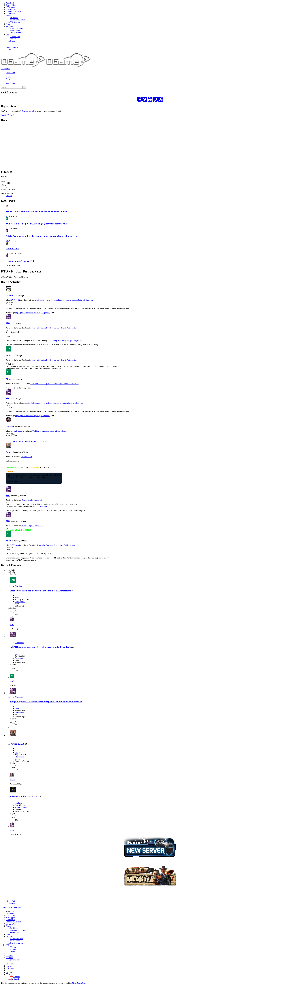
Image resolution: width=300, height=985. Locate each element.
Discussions (19, 697)
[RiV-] (8, 319)
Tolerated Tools (20, 807)
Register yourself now (30, 111)
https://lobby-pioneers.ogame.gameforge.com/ (65, 341)
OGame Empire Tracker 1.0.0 (20, 261)
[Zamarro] (8, 422)
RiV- (7, 216)
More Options (11, 83)
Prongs (8, 253)
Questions (18, 586)
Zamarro (10, 426)
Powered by (12, 907)
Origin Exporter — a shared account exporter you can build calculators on (41, 236)
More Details (77, 983)
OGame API (42, 506)
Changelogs (19, 757)
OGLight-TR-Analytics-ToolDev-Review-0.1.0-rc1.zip (26, 441)
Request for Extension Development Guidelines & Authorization (36, 211)
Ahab (7, 228)
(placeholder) (15, 960)
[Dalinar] (8, 291)
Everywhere (5, 69)
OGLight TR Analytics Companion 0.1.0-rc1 (49, 431)
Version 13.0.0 (12, 248)
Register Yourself (7, 115)
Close (84, 983)
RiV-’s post (14, 300)
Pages (8, 79)
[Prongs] (8, 448)
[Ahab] (8, 351)
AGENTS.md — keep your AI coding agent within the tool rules (36, 223)
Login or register (12, 47)
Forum (8, 77)
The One (9, 196)
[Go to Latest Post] (12, 621)
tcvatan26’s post (16, 431)
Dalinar (9, 295)
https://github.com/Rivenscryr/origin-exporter (32, 313)
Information (19, 643)
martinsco (18, 803)
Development (20, 602)
